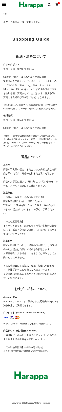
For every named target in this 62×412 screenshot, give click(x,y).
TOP (5, 14)
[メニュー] (3, 4)
